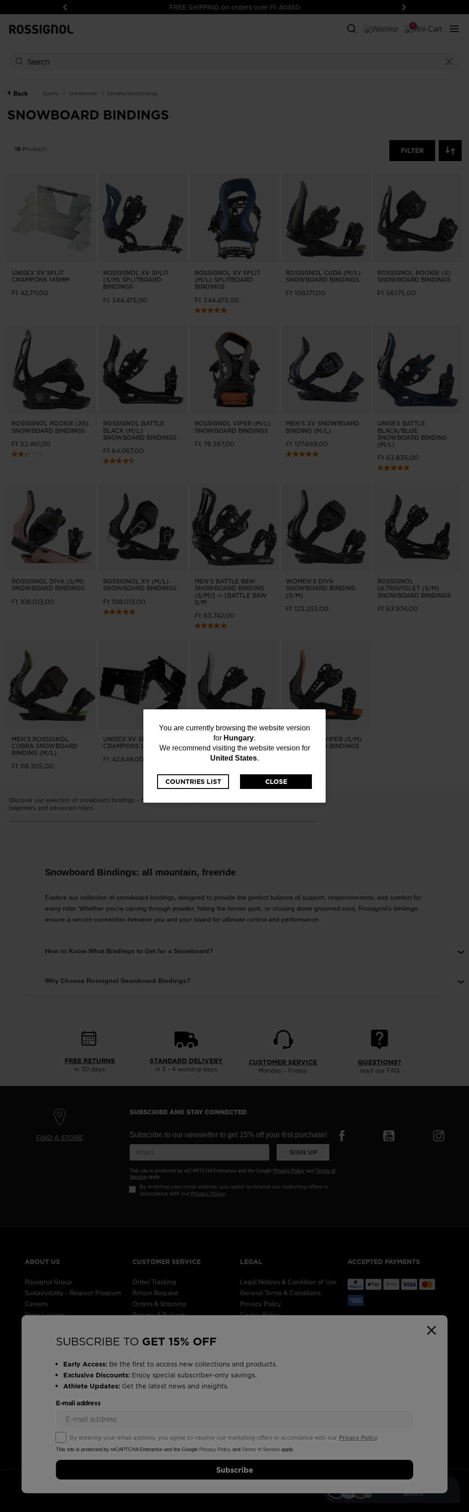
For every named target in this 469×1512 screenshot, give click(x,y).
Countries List (193, 781)
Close (276, 781)
